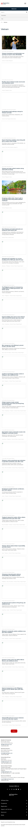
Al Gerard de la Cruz (11, 138)
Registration (4, 806)
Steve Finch (11, 79)
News (11, 90)
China (3, 295)
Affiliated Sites (4, 800)
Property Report (11, 237)
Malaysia (3, 265)
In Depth (7, 60)
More (14, 731)
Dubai (3, 638)
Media (2, 815)
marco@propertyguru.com (6, 753)
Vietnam (3, 60)
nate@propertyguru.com (6, 761)
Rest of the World (8, 352)
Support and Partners (6, 809)
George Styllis (10, 51)
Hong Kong (7, 324)
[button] (14, 9)
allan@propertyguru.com (6, 744)
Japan (3, 666)
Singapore (6, 381)
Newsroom (3, 812)
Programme (4, 803)
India (3, 352)
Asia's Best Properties (9, 147)
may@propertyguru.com (6, 771)
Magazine (11, 60)
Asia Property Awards (9, 118)
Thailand (11, 410)
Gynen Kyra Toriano (12, 109)
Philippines (8, 265)
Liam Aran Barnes (11, 196)
